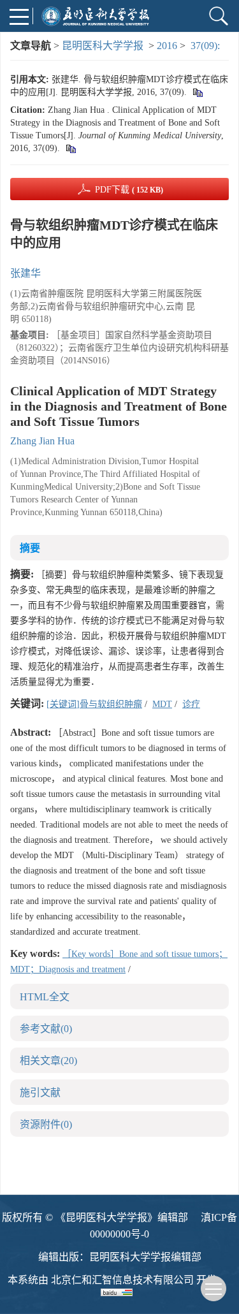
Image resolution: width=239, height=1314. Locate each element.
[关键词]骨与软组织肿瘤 (94, 704)
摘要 (30, 548)
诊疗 (191, 704)
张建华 (25, 273)
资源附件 (46, 1124)
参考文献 (46, 1028)
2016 (167, 45)
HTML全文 (44, 996)
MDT (162, 704)
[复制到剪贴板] (197, 92)
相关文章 (48, 1060)
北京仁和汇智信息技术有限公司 (122, 1279)
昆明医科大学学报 (102, 45)
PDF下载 (129, 189)
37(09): (206, 45)
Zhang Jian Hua (42, 440)
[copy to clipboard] (70, 148)
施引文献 (40, 1092)
